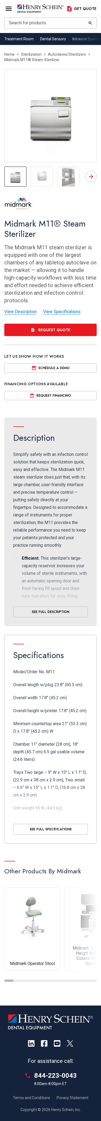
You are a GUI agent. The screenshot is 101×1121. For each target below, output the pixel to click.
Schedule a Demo (53, 368)
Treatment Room (19, 39)
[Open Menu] (8, 8)
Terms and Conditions (31, 1098)
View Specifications (62, 311)
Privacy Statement (72, 1098)
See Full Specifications (51, 829)
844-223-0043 (55, 1075)
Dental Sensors (53, 39)
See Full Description (50, 611)
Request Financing (53, 395)
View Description (20, 311)
